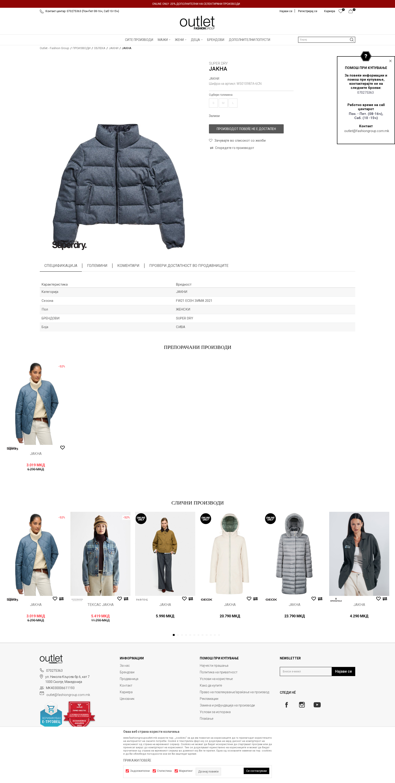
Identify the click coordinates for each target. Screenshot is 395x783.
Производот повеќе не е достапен (246, 129)
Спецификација (60, 265)
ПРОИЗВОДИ (82, 48)
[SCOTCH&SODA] (77, 600)
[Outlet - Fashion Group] (197, 22)
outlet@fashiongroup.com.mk (366, 131)
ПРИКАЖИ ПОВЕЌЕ (137, 760)
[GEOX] (206, 600)
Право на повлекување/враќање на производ (234, 692)
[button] (326, 40)
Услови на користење (216, 679)
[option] (197, 3)
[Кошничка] (352, 12)
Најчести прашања (214, 665)
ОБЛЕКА (99, 48)
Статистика (164, 770)
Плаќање (206, 718)
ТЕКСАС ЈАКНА (101, 605)
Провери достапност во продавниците (188, 265)
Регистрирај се (307, 11)
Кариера (126, 692)
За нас (125, 665)
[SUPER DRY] (69, 245)
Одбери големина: (221, 94)
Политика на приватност (219, 672)
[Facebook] (286, 704)
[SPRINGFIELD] (336, 600)
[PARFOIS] (142, 600)
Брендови (127, 672)
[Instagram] (301, 704)
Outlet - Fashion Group (54, 48)
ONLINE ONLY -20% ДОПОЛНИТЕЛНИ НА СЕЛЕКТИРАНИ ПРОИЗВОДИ (196, 3)
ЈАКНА (36, 454)
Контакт (126, 685)
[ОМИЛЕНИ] (341, 12)
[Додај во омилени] (62, 447)
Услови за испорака (215, 712)
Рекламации (209, 699)
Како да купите (211, 685)
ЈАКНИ (113, 48)
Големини (97, 265)
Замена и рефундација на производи (227, 705)
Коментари (128, 265)
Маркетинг (186, 770)
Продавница (129, 679)
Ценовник (127, 699)
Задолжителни (140, 770)
